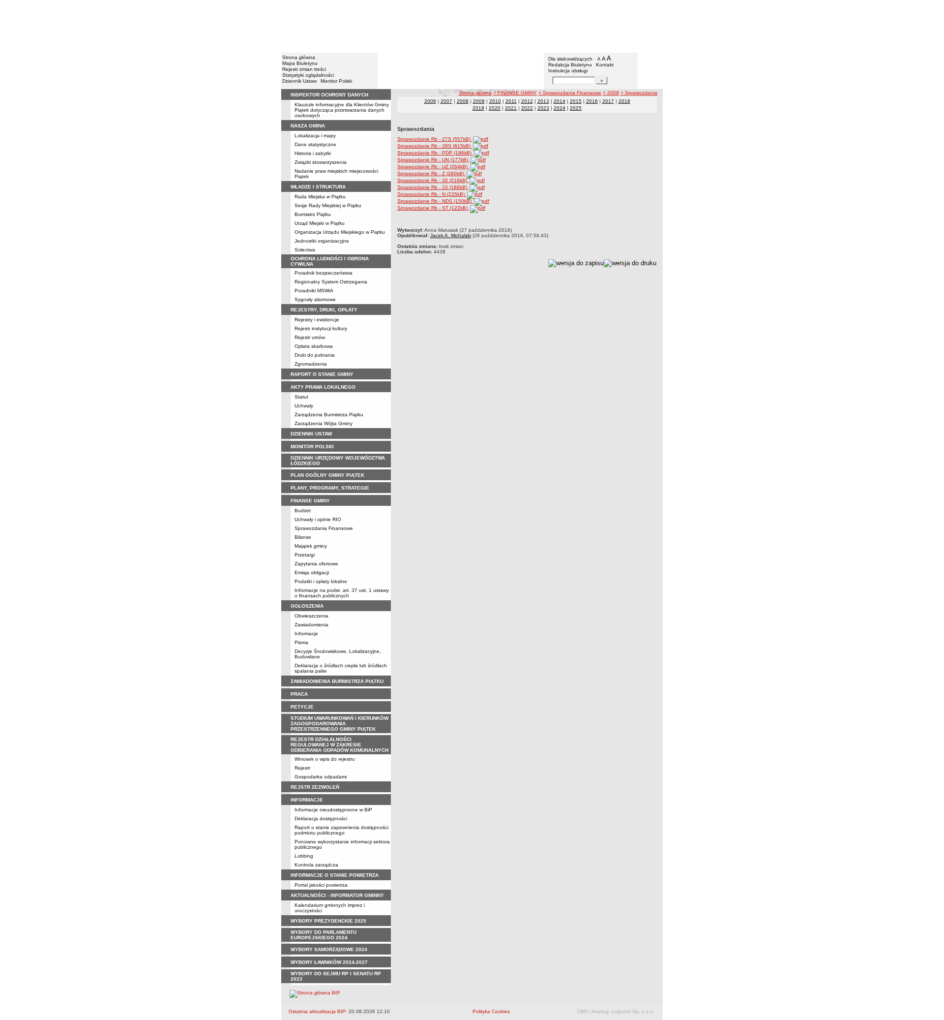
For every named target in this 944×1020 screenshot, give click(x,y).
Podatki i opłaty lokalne (321, 581)
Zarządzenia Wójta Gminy (324, 423)
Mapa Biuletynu (300, 63)
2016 (592, 101)
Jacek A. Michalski (450, 235)
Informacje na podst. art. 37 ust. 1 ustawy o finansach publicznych (342, 592)
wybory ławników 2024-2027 (329, 962)
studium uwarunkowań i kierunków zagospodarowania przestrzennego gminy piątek (339, 723)
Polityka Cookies (491, 1011)
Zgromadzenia (311, 364)
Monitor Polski (336, 81)
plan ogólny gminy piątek (327, 475)
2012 (527, 101)
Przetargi (305, 554)
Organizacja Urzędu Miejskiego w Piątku (340, 232)
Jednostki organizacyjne (322, 241)
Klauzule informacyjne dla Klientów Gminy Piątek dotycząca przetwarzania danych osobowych (342, 110)
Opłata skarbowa (314, 346)
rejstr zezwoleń (315, 787)
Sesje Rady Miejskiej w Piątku (328, 205)
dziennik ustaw (311, 433)
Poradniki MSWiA (314, 290)
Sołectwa (305, 249)
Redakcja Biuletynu (570, 64)
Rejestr (302, 768)
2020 (495, 108)
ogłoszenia (307, 606)
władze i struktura (318, 186)
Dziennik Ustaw (299, 81)
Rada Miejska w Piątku (320, 196)
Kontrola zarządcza (316, 864)
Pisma (301, 642)
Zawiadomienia (311, 624)
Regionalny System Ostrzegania (331, 281)
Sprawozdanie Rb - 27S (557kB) (434, 139)
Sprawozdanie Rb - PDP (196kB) (435, 152)
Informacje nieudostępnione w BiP (333, 809)
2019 (478, 108)
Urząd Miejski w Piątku (320, 223)
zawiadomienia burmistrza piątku (337, 681)
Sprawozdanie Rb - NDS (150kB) (435, 201)
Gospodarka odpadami (321, 776)
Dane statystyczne (315, 144)
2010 (495, 101)
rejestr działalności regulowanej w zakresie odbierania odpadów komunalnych (339, 745)
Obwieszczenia (311, 615)
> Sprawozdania (638, 92)
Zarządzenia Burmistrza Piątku (329, 414)
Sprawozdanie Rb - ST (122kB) (433, 208)
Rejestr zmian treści (304, 69)
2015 (576, 101)
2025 (576, 108)
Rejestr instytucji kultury (321, 328)
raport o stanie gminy (322, 374)
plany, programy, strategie (330, 488)
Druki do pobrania (315, 355)
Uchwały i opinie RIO (318, 519)
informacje (307, 800)
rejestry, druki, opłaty (324, 309)
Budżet (303, 510)
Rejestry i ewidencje (317, 319)
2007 (446, 101)
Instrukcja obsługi (568, 70)
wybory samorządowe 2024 (329, 949)
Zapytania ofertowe (316, 563)
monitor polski (312, 446)
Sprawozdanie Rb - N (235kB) (431, 194)
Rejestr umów (310, 337)
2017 (608, 101)
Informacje (306, 633)
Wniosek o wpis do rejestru (325, 759)
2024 (559, 108)
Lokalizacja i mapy (315, 135)
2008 (463, 101)
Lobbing (304, 856)
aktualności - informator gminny (337, 895)
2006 (430, 101)
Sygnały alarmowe (315, 299)
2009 (479, 101)
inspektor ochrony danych (329, 94)
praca (299, 694)
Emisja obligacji (312, 572)
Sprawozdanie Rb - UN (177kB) (433, 159)
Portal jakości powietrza (321, 885)
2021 (511, 108)
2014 (559, 101)
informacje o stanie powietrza (335, 875)
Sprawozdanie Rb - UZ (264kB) (433, 166)
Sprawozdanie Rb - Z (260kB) (431, 173)
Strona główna (298, 57)
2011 (511, 101)
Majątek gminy (311, 546)
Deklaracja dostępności (321, 818)
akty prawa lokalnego (323, 387)
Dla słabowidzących (570, 59)
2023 (543, 108)
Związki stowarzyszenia (321, 162)
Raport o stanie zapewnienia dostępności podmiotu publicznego (341, 830)
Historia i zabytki (313, 153)
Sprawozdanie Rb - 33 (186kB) (433, 187)
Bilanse (303, 537)
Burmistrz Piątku (313, 214)
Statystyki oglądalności (308, 75)
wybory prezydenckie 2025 (328, 921)
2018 (624, 101)
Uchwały (304, 405)
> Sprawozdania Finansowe (569, 92)
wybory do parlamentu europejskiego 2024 (323, 934)
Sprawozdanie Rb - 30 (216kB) (433, 180)
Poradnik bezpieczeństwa (324, 273)
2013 (543, 101)
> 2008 (611, 92)
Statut (301, 397)
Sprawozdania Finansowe (324, 528)
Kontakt (605, 64)
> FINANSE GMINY (515, 92)
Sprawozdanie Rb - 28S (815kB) (434, 146)
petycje (302, 707)
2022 (527, 108)
